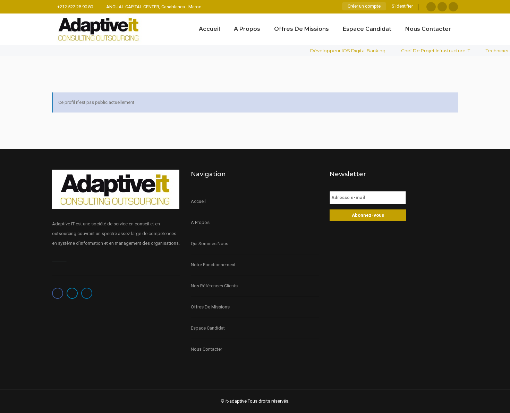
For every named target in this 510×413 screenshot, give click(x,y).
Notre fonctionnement (213, 264)
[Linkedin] (453, 6)
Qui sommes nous (209, 243)
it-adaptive (236, 401)
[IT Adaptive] (99, 29)
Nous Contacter (428, 29)
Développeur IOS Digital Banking (343, 50)
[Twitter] (442, 6)
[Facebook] (431, 6)
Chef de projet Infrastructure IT (431, 50)
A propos (247, 29)
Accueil (209, 29)
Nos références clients (214, 285)
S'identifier (402, 6)
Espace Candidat (367, 29)
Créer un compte (364, 6)
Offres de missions (301, 29)
